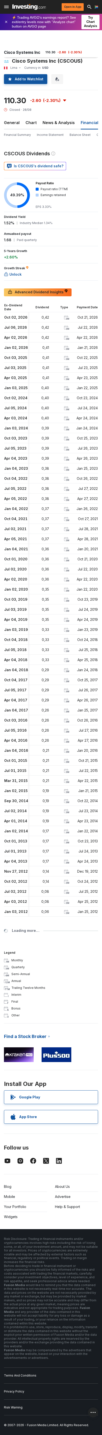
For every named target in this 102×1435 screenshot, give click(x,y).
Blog (7, 1186)
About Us (62, 1186)
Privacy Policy (14, 1391)
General (12, 122)
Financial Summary (17, 135)
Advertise (63, 1196)
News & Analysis (59, 122)
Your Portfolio (15, 1207)
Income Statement (50, 135)
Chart (31, 122)
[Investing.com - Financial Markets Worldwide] (29, 7)
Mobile (9, 1196)
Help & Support (67, 1207)
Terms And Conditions (20, 1375)
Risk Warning (13, 1407)
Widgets (11, 1217)
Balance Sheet (80, 135)
